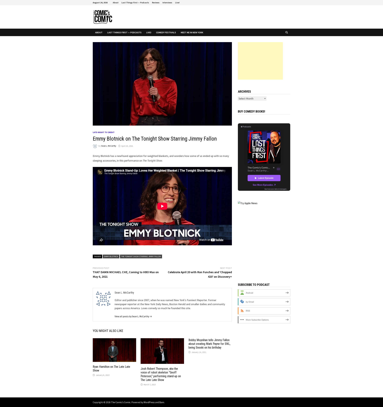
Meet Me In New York (192, 32)
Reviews (155, 2)
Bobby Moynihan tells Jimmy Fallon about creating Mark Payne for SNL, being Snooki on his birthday (209, 343)
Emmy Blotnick (111, 256)
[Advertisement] (260, 61)
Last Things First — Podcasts (135, 2)
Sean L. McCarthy (108, 146)
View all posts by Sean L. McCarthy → (133, 316)
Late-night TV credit (103, 132)
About (115, 2)
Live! (177, 2)
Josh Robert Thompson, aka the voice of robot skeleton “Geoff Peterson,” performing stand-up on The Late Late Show (161, 374)
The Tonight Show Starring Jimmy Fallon (141, 256)
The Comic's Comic (120, 402)
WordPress (149, 402)
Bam (161, 402)
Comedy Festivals (166, 32)
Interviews (167, 2)
